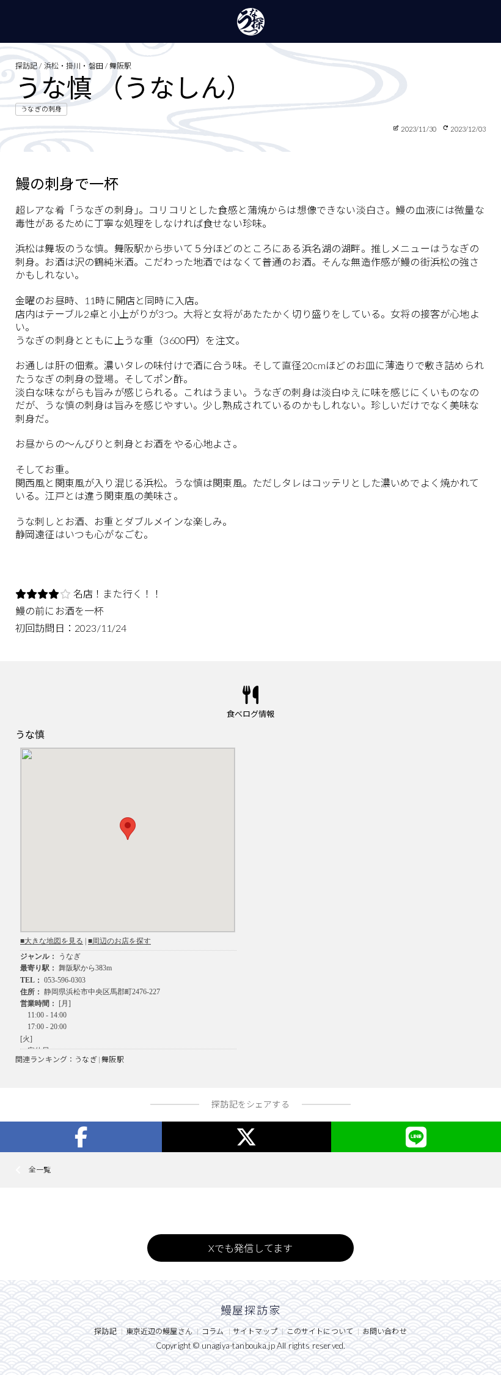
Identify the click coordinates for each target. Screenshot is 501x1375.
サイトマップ (255, 1331)
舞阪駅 (112, 1059)
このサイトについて (320, 1331)
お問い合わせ (384, 1331)
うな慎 (30, 734)
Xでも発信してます (250, 1248)
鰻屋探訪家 (251, 22)
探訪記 (105, 1331)
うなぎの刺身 (41, 109)
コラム (213, 1331)
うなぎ (86, 1059)
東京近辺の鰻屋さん (159, 1331)
